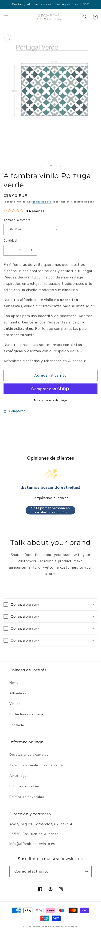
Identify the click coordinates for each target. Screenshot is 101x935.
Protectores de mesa (26, 714)
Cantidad (10, 241)
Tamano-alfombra (17, 220)
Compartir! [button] (17, 411)
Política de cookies (24, 786)
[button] (6, 17)
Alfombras (17, 693)
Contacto (16, 725)
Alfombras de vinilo (43, 926)
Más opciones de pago (50, 400)
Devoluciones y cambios (28, 754)
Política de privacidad (26, 797)
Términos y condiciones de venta (36, 765)
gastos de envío (42, 201)
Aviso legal (18, 776)
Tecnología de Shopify (66, 926)
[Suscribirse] (86, 871)
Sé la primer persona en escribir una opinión (50, 510)
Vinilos (14, 704)
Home (14, 682)
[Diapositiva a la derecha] (61, 166)
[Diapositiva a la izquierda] (40, 166)
